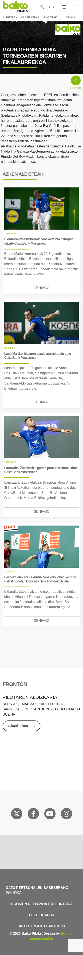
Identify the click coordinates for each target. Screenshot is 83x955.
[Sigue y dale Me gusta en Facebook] (33, 814)
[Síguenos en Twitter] (16, 814)
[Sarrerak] (61, 6)
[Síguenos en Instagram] (66, 814)
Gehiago (41, 288)
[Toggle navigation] (74, 8)
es (50, 7)
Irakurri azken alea (21, 726)
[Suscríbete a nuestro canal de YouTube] (49, 814)
